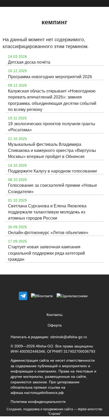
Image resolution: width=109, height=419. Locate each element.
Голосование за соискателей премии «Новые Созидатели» (52, 188)
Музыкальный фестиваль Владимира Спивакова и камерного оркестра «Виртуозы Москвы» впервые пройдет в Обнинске (52, 150)
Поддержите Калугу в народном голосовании (52, 171)
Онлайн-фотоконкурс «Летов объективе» (48, 232)
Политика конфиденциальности (38, 401)
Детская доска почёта (29, 62)
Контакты (54, 315)
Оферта (55, 325)
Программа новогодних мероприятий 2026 (50, 77)
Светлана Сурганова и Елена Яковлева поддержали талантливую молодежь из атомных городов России (47, 212)
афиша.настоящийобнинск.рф (37, 392)
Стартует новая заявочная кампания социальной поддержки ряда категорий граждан (46, 253)
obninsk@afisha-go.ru (68, 337)
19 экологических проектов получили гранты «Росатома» (51, 127)
